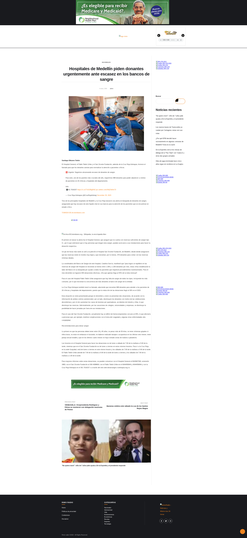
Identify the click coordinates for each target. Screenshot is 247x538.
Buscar (158, 96)
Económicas (108, 517)
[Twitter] (166, 521)
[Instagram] (170, 521)
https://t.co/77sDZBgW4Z (86, 190)
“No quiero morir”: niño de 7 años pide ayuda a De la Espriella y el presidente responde (94, 465)
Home (64, 507)
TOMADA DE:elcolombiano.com (73, 213)
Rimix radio (65, 535)
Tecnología (107, 524)
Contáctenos (66, 515)
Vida (105, 512)
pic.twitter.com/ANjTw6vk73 (106, 190)
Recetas (107, 519)
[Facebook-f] (161, 521)
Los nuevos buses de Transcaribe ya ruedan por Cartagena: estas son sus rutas (169, 130)
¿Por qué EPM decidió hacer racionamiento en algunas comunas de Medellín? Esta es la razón (169, 142)
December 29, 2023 (104, 195)
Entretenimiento (109, 514)
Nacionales (106, 62)
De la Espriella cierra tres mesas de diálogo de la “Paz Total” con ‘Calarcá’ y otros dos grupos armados (170, 153)
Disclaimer (65, 519)
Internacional (108, 510)
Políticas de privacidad (69, 511)
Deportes (107, 521)
